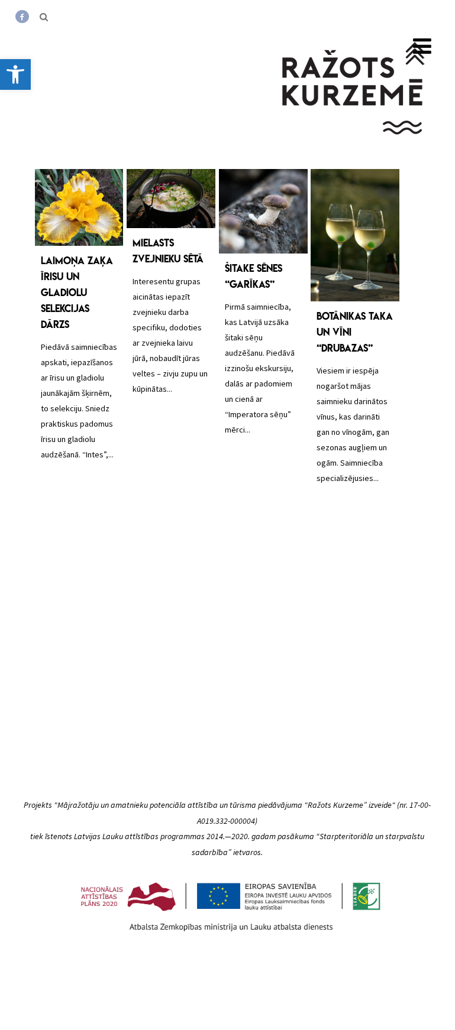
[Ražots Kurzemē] (354, 149)
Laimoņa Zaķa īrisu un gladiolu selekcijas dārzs (77, 292)
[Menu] (422, 46)
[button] (15, 74)
